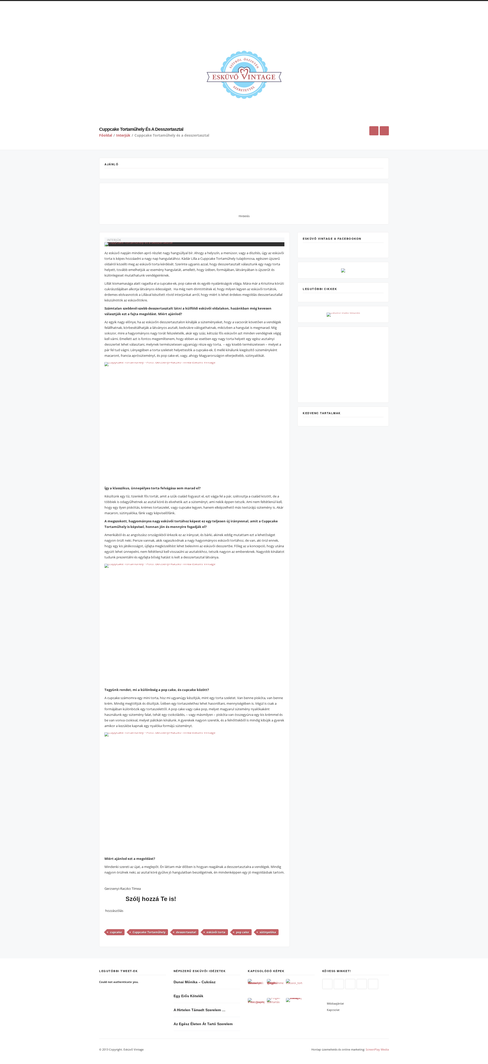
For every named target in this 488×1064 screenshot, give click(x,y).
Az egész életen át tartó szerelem (203, 1024)
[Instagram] (350, 984)
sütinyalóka (268, 932)
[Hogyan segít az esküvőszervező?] (256, 987)
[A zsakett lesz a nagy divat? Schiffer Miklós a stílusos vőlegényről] (294, 1006)
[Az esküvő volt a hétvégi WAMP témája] (275, 987)
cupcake (116, 932)
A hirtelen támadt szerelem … (199, 1010)
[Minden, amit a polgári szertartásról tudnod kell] (275, 1006)
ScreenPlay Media (377, 1049)
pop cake (242, 932)
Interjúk (123, 135)
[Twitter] (327, 984)
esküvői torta (216, 932)
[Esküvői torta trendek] (294, 987)
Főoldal (105, 135)
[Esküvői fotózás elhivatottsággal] (256, 1006)
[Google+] (373, 984)
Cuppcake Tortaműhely (149, 932)
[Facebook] (339, 984)
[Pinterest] (362, 984)
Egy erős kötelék (188, 996)
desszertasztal (186, 932)
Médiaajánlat (335, 1003)
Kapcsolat (333, 1010)
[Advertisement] (244, 23)
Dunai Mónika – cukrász (195, 982)
